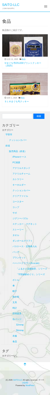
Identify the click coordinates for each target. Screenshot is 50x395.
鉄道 (8, 145)
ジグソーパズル (20, 218)
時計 (14, 308)
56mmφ (19, 330)
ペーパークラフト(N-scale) (25, 263)
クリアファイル (20, 196)
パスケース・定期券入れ (24, 246)
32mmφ (19, 325)
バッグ (15, 252)
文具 (14, 302)
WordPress (30, 385)
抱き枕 (15, 297)
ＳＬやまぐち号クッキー (16, 101)
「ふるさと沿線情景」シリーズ (31, 269)
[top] (25, 364)
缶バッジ (16, 319)
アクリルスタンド (21, 168)
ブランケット (19, 257)
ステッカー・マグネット (24, 224)
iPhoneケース (19, 157)
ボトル (15, 280)
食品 (24, 59)
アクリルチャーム (21, 173)
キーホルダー (19, 185)
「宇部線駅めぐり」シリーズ (30, 274)
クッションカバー (18, 140)
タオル (15, 235)
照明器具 (16, 313)
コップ (15, 207)
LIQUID (25, 383)
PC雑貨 (16, 162)
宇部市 (9, 134)
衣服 (14, 336)
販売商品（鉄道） (18, 151)
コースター (18, 201)
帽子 (14, 291)
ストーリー (18, 229)
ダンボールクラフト (22, 241)
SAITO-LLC (10, 5)
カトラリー (18, 179)
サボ (14, 213)
